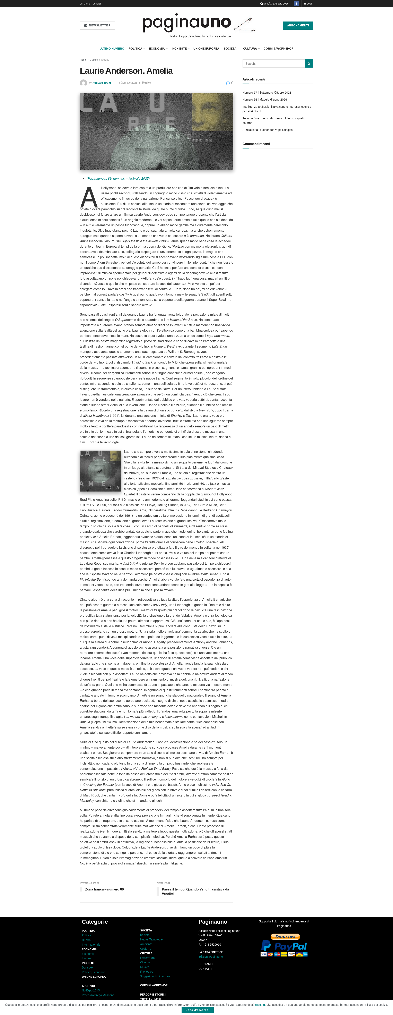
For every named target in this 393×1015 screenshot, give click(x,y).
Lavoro (86, 958)
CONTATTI (205, 968)
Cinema (145, 962)
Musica (105, 59)
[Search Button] (261, 3)
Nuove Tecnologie (151, 939)
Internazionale (91, 944)
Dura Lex (87, 967)
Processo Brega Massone (98, 995)
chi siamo (85, 3)
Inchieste (179, 48)
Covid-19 (145, 948)
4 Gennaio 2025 (128, 82)
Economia (157, 48)
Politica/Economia (93, 972)
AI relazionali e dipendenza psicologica (268, 130)
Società (230, 48)
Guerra (86, 940)
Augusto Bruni (102, 82)
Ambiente (146, 944)
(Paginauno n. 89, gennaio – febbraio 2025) (118, 178)
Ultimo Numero (112, 48)
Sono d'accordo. (198, 1010)
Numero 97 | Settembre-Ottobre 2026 (267, 92)
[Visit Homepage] (199, 25)
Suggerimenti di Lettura (155, 976)
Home (83, 59)
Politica (135, 48)
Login (309, 3)
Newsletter (99, 25)
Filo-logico (146, 971)
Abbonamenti (298, 25)
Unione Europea (206, 48)
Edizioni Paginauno (211, 956)
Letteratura (147, 957)
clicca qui (261, 1005)
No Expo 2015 (91, 990)
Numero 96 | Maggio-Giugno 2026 (265, 99)
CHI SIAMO (206, 964)
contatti (97, 3)
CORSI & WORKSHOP (278, 48)
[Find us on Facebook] (296, 3)
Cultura (250, 48)
